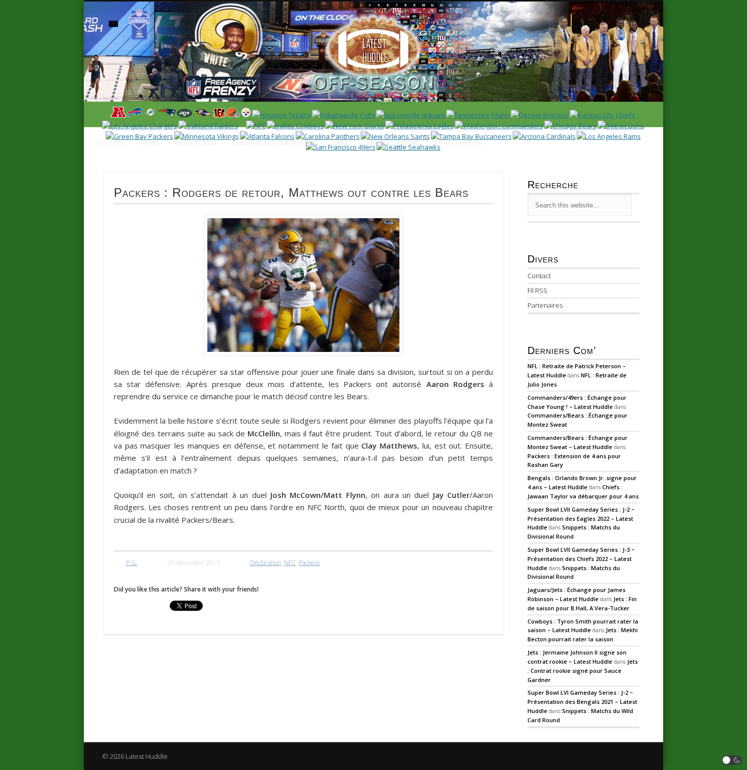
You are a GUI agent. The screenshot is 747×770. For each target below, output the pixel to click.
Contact (539, 275)
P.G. (131, 562)
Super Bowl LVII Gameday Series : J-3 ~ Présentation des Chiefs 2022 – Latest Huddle (581, 559)
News (149, 142)
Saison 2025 (195, 142)
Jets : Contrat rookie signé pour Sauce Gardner (582, 671)
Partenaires (545, 305)
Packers (309, 562)
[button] (732, 760)
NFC (290, 562)
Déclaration (265, 562)
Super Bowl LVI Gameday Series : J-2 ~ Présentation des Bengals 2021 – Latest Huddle (582, 702)
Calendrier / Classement (276, 142)
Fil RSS (537, 290)
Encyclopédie (458, 142)
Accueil (110, 142)
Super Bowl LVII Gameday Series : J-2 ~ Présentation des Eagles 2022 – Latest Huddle (581, 518)
